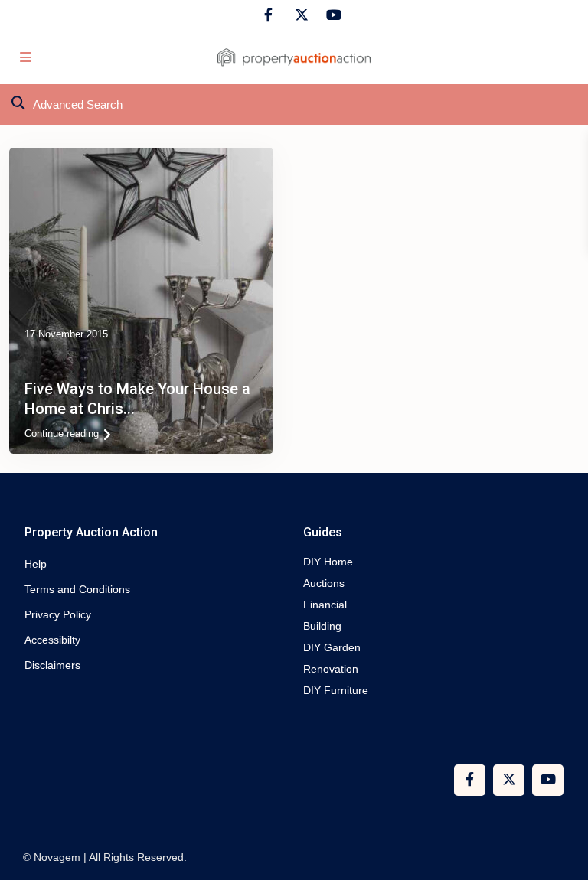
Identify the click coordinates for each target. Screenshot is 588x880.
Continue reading (61, 433)
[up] (561, 853)
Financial (325, 604)
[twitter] (299, 15)
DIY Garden (332, 647)
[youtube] (331, 15)
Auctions (324, 583)
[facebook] (268, 15)
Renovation (330, 669)
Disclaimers (52, 665)
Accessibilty (52, 640)
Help (35, 564)
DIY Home (328, 562)
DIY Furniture (335, 690)
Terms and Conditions (77, 589)
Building (322, 626)
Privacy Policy (57, 614)
